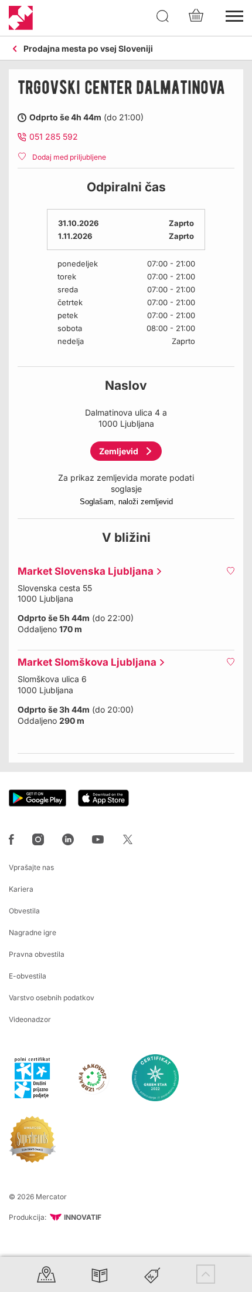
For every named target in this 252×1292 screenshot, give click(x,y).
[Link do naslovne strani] (21, 18)
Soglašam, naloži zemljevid (126, 501)
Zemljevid (118, 451)
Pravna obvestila (36, 954)
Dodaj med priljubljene (69, 157)
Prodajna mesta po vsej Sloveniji (88, 49)
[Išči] (162, 16)
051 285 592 (53, 136)
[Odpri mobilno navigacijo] (234, 14)
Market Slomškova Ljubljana (84, 662)
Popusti (152, 1274)
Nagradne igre (32, 932)
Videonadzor (30, 1019)
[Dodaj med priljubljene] (230, 570)
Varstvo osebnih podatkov (51, 997)
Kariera (21, 889)
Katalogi (99, 1274)
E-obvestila (27, 975)
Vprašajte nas (31, 867)
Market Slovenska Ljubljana (83, 571)
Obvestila (24, 910)
